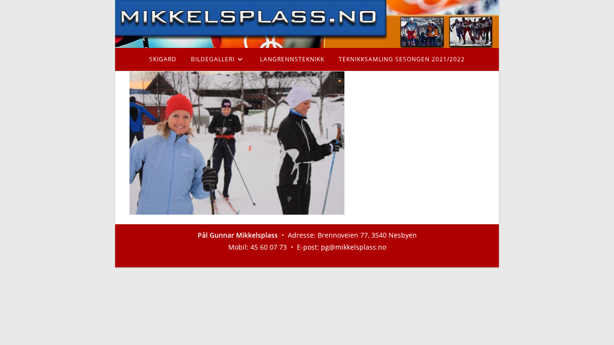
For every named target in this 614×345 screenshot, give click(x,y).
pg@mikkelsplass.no (353, 247)
